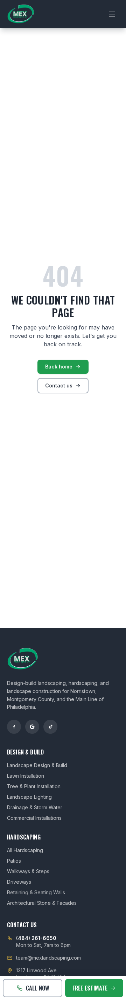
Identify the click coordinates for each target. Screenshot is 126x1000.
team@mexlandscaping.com (48, 958)
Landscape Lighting (29, 797)
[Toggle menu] (112, 14)
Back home (58, 367)
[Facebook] (14, 727)
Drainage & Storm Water (34, 807)
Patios (14, 861)
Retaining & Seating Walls (36, 892)
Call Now (37, 988)
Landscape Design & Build (37, 765)
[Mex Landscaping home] (21, 14)
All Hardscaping (25, 850)
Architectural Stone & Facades (42, 903)
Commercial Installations (34, 818)
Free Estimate (89, 988)
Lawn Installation (25, 776)
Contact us (58, 385)
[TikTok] (50, 727)
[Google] (32, 727)
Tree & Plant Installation (34, 786)
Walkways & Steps (28, 871)
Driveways (19, 882)
